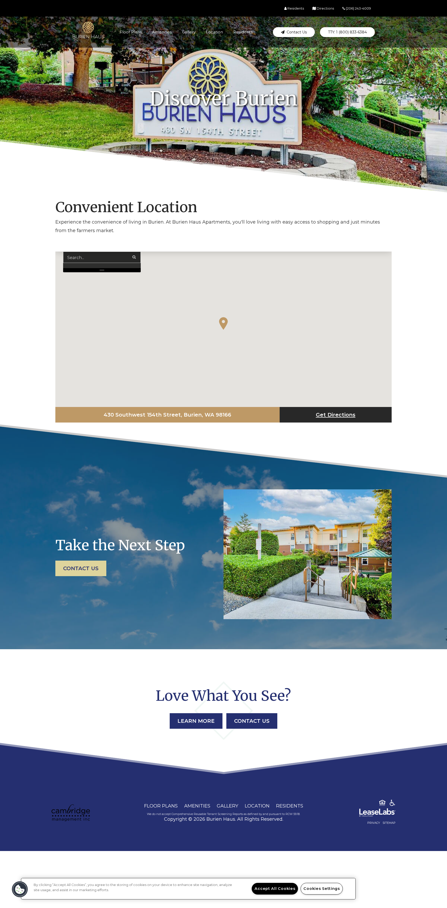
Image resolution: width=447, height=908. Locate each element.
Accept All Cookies (275, 888)
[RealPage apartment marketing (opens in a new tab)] (370, 813)
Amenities (162, 32)
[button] (294, 32)
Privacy (373, 823)
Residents (242, 32)
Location (214, 32)
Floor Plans (131, 32)
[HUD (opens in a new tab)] (382, 804)
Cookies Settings (321, 888)
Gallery (189, 32)
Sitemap (389, 823)
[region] (188, 889)
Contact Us (81, 568)
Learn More (196, 721)
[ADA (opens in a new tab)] (392, 804)
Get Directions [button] (354, 414)
